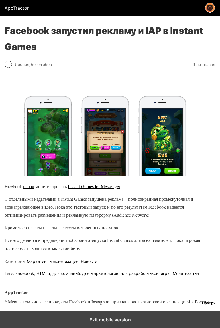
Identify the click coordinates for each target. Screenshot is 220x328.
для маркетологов (100, 273)
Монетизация (186, 273)
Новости (89, 261)
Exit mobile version (110, 320)
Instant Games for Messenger (94, 186)
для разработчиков (139, 273)
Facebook (24, 273)
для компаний (66, 273)
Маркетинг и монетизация (52, 261)
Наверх (208, 303)
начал (28, 186)
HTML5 (43, 273)
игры (165, 273)
